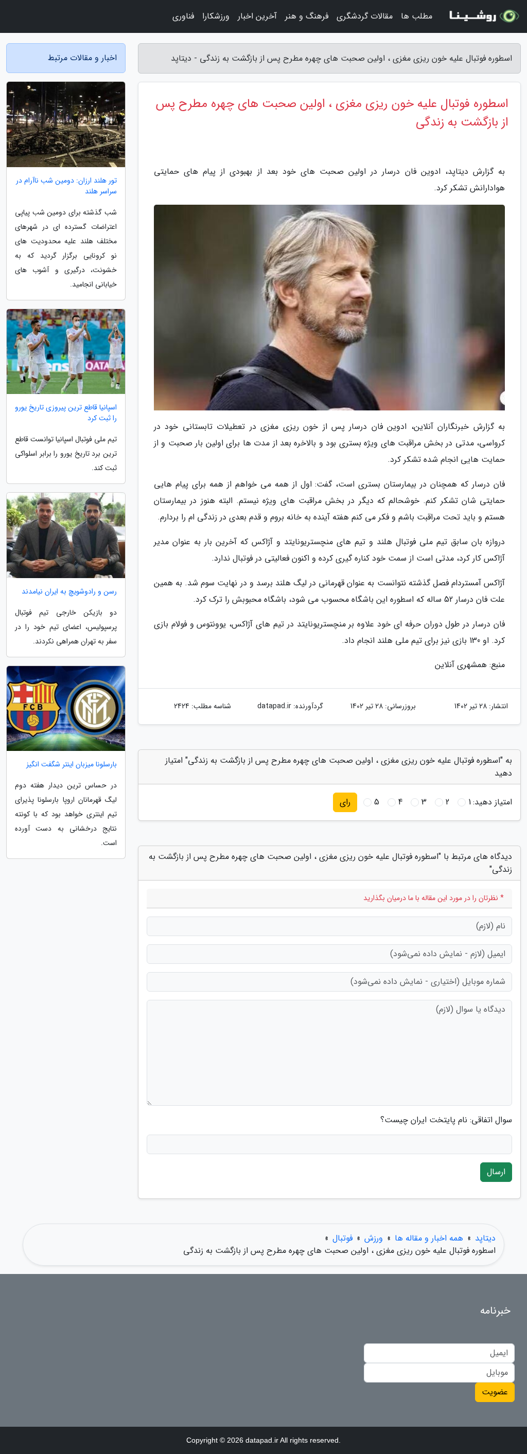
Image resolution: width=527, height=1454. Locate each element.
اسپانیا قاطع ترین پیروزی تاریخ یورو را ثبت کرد (66, 413)
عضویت (495, 1392)
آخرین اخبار (257, 16)
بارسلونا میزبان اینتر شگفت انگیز (71, 764)
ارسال (496, 1171)
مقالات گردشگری (365, 16)
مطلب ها (416, 16)
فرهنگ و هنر (306, 16)
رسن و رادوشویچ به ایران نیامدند (69, 591)
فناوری (183, 16)
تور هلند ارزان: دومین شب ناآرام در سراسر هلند (66, 186)
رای (345, 802)
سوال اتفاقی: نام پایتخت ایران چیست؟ (446, 1120)
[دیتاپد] (483, 16)
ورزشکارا (216, 16)
